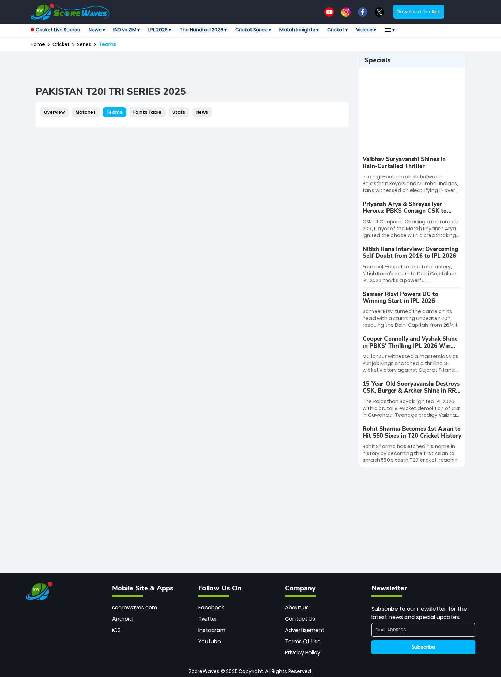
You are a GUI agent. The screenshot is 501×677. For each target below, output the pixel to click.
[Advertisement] (192, 69)
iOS (116, 630)
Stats (178, 112)
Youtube (209, 641)
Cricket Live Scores (58, 29)
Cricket (61, 44)
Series (84, 44)
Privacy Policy (302, 652)
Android (122, 618)
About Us (297, 607)
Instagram (211, 630)
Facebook (211, 607)
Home (38, 44)
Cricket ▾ (337, 29)
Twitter (207, 618)
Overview (54, 112)
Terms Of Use (303, 641)
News (202, 112)
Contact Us (300, 618)
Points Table (147, 112)
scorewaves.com (134, 607)
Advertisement (304, 630)
